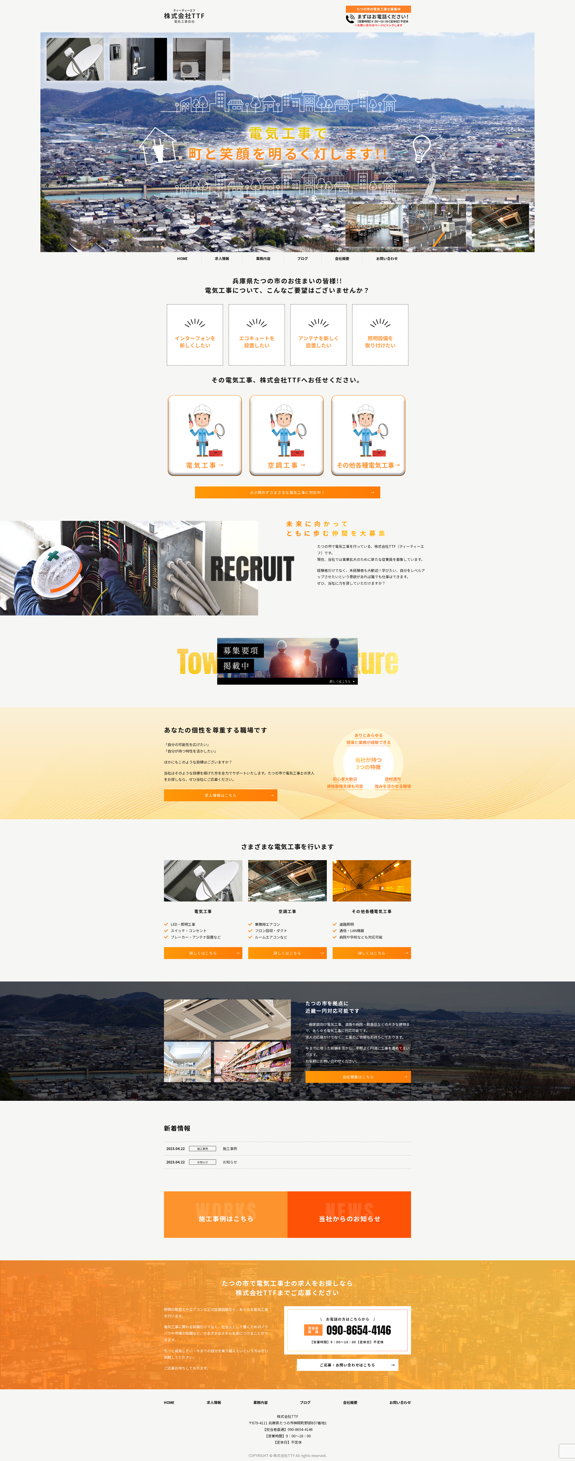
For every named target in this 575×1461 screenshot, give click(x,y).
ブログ (302, 258)
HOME (182, 258)
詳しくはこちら (203, 953)
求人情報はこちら (221, 795)
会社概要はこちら (358, 1076)
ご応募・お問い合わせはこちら (347, 1365)
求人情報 (222, 258)
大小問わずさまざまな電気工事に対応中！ (287, 492)
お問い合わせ (387, 258)
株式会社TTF (287, 1416)
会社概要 (342, 258)
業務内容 (263, 258)
